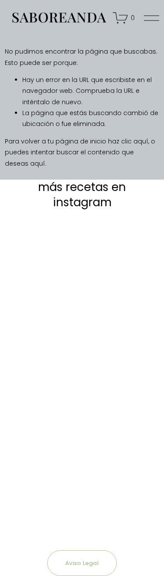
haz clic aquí (128, 141)
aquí (37, 163)
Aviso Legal (82, 563)
